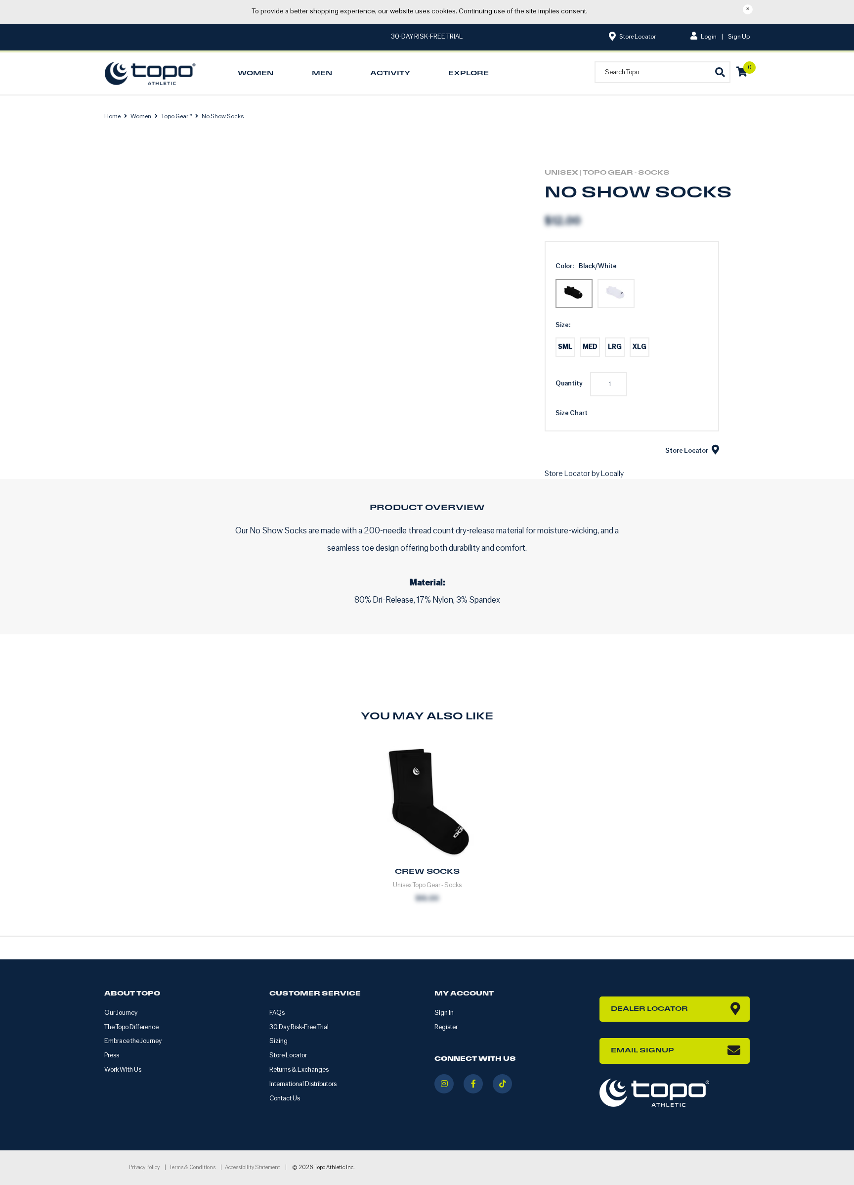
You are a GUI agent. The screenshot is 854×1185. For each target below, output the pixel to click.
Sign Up (739, 37)
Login (708, 37)
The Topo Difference (131, 1027)
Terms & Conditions (192, 1168)
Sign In (444, 1013)
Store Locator (637, 37)
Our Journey (120, 1013)
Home (113, 116)
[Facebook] (473, 1083)
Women (140, 116)
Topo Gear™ (176, 116)
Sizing (278, 1041)
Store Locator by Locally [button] (584, 474)
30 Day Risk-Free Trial (299, 1027)
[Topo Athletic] (152, 73)
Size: (562, 325)
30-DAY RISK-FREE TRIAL (427, 37)
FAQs (277, 1013)
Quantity (569, 383)
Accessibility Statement (252, 1168)
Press (111, 1055)
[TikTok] (502, 1083)
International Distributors (303, 1084)
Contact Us (284, 1098)
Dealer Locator (649, 1009)
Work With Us (122, 1070)
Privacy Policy (144, 1168)
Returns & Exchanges (299, 1070)
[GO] (719, 71)
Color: (564, 266)
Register (446, 1027)
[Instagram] (444, 1083)
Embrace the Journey (133, 1041)
